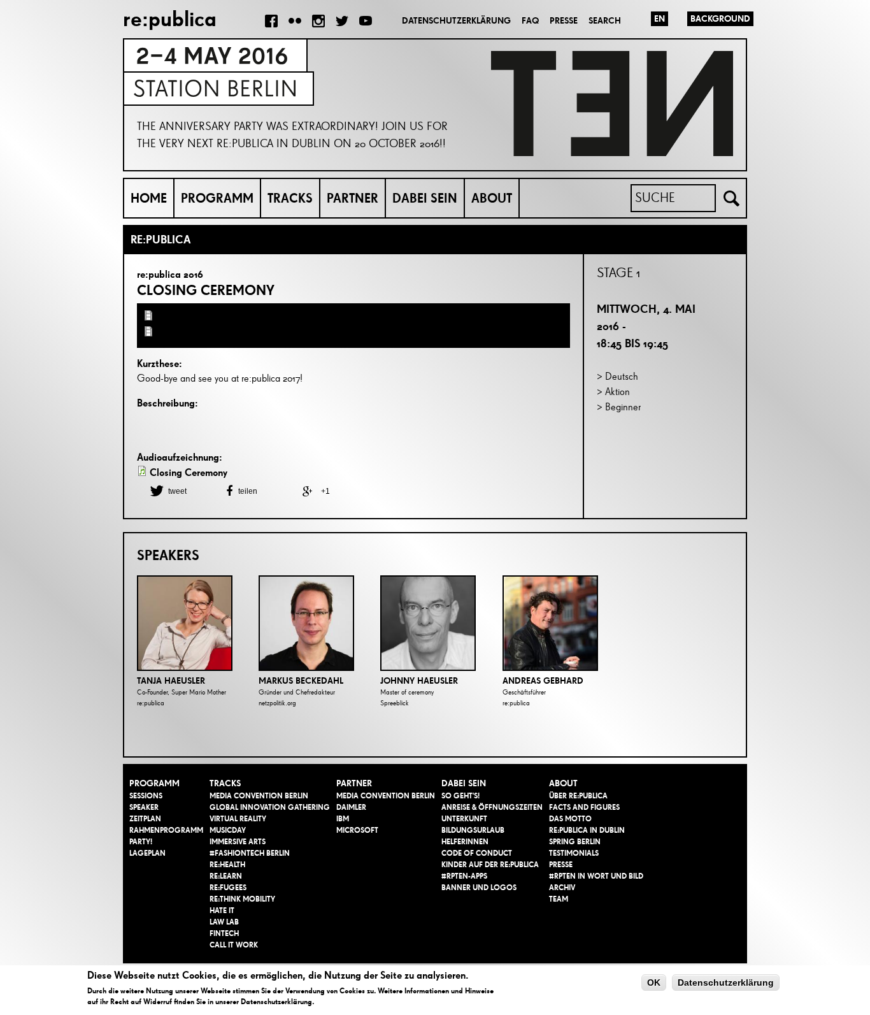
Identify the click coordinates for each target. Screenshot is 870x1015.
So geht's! (460, 795)
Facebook (271, 21)
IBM (342, 818)
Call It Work (234, 944)
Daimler (351, 807)
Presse (564, 20)
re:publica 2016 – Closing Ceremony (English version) (270, 333)
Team (558, 899)
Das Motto (570, 818)
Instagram (318, 21)
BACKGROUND (720, 18)
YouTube (365, 21)
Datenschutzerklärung (456, 20)
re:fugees (228, 887)
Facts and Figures (584, 807)
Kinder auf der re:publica (490, 864)
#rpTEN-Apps (464, 876)
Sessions (145, 795)
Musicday (228, 830)
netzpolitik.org (277, 703)
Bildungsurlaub (472, 830)
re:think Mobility (242, 899)
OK (653, 982)
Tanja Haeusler (171, 680)
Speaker (144, 807)
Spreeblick (394, 703)
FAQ (530, 20)
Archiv (562, 887)
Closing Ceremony (206, 290)
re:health (227, 864)
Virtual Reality (238, 818)
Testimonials (574, 853)
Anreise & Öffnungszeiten (492, 807)
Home (149, 198)
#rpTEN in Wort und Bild (596, 876)
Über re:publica (578, 795)
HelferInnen (464, 841)
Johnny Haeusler (419, 680)
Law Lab (224, 922)
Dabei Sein (424, 198)
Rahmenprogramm (166, 830)
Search (604, 20)
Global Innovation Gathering (270, 807)
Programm (217, 198)
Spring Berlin (575, 841)
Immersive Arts (238, 841)
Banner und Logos (479, 887)
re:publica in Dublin (587, 830)
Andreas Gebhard (543, 680)
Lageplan (147, 853)
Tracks (290, 198)
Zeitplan (145, 818)
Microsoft (357, 830)
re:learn (226, 876)
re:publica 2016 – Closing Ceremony (233, 317)
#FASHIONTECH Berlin (250, 853)
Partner (352, 198)
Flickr (295, 21)
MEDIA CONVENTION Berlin (259, 795)
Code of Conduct (476, 853)
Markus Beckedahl (301, 680)
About (491, 198)
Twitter (342, 21)
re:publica (170, 19)
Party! (140, 841)
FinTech (224, 933)
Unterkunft (464, 818)
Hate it (222, 910)
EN (659, 18)
